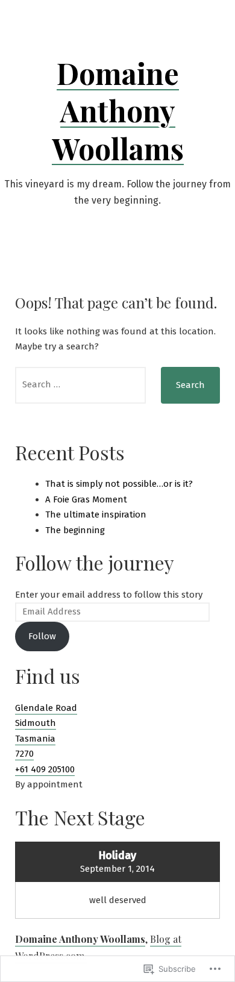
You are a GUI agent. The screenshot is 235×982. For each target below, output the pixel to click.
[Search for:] (80, 385)
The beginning (75, 530)
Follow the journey (94, 562)
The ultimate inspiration (95, 514)
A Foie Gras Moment (86, 499)
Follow (42, 636)
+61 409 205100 (45, 769)
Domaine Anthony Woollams (118, 110)
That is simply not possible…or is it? (119, 483)
